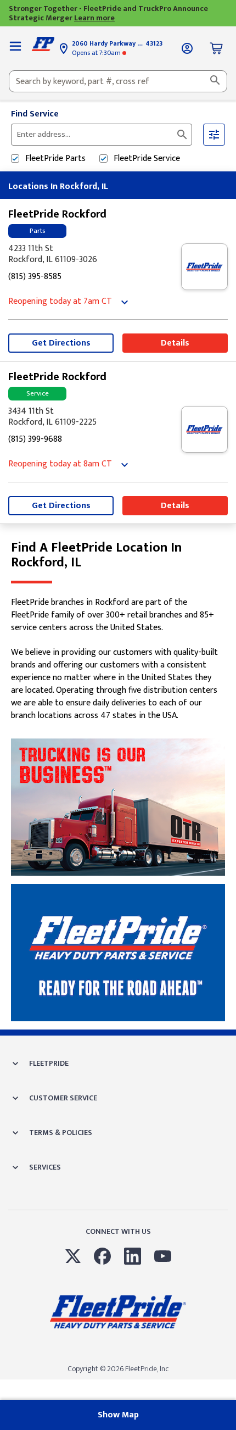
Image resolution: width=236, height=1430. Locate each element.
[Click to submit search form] (182, 134)
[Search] (215, 81)
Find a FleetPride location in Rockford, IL (96, 555)
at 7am (60, 302)
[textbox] (118, 81)
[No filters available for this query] (15, 48)
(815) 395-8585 (34, 277)
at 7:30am (97, 52)
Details (175, 343)
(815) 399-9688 (35, 439)
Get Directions (61, 343)
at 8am (60, 464)
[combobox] (118, 81)
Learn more (94, 18)
